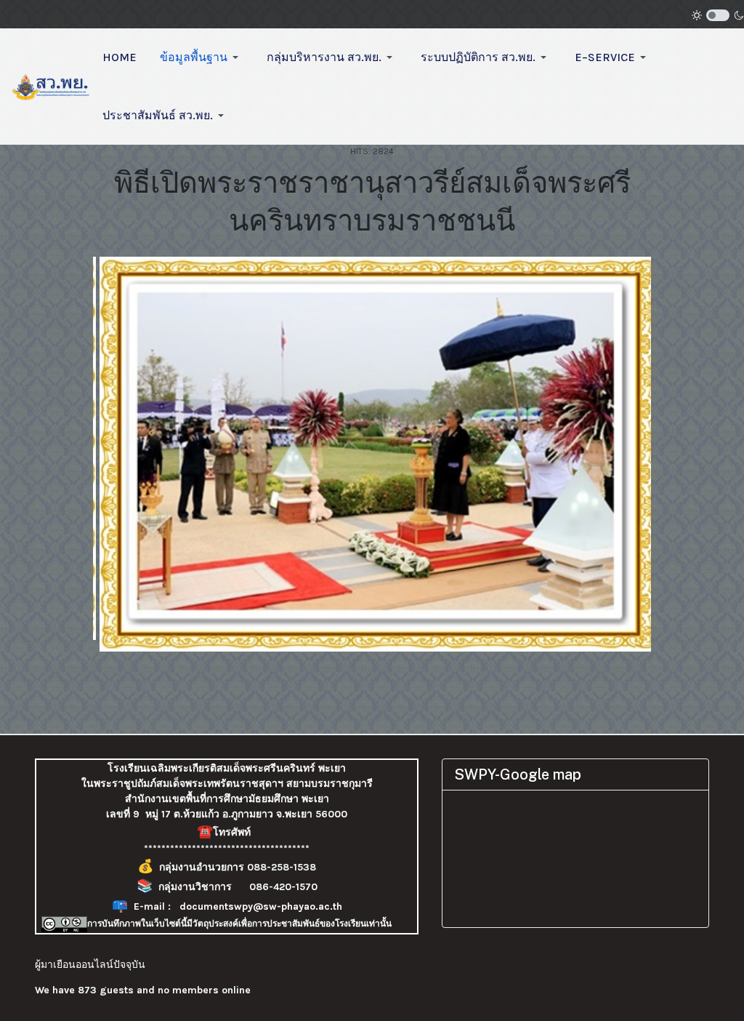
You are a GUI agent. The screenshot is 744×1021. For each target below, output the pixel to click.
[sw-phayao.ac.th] (51, 85)
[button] (201, 57)
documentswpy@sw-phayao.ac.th (260, 906)
